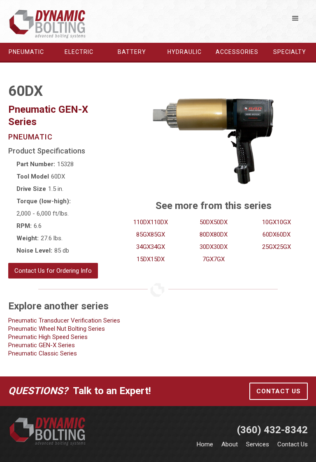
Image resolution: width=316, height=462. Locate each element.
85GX (143, 234)
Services (257, 444)
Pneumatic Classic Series (42, 353)
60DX (269, 234)
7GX (208, 259)
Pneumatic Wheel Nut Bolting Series (56, 328)
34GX (143, 247)
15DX (144, 259)
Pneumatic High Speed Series (48, 337)
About (229, 444)
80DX (207, 234)
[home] (47, 23)
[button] (295, 18)
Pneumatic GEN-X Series (41, 345)
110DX (142, 222)
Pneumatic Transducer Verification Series (64, 320)
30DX (207, 247)
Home (205, 444)
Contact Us (278, 391)
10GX (269, 222)
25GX (269, 247)
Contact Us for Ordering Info (53, 270)
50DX (207, 222)
